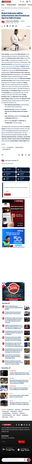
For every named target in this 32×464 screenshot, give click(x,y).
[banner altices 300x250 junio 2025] (13, 238)
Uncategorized (10, 409)
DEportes (18, 415)
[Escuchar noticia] (16, 26)
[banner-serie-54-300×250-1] (13, 291)
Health (11, 401)
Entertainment (15, 413)
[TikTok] (27, 425)
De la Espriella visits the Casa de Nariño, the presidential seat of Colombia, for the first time (13, 350)
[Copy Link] (10, 26)
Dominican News (5, 411)
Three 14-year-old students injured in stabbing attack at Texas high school (12, 356)
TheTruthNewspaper (6, 149)
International (13, 370)
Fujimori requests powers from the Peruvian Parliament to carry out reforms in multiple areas (14, 327)
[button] (21, 1)
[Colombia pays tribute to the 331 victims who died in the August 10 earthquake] (27, 333)
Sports (2, 10)
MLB (14, 415)
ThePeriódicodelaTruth (7, 415)
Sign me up (7, 194)
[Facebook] (9, 169)
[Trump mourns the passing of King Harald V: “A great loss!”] (27, 313)
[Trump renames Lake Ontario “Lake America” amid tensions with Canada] (4, 373)
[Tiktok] (9, 179)
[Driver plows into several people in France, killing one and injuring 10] (4, 388)
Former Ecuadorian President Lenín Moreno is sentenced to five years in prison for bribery (13, 339)
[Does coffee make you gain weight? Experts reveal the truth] (4, 396)
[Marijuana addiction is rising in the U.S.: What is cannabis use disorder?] (4, 403)
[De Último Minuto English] (6, 2)
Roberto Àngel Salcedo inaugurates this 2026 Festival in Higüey (14, 308)
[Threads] (23, 179)
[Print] (13, 26)
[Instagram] (9, 174)
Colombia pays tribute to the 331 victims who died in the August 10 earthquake (14, 333)
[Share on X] (4, 26)
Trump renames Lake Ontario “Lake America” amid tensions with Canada (20, 373)
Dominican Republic (19, 147)
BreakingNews (25, 415)
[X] (23, 169)
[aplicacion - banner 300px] (13, 213)
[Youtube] (23, 174)
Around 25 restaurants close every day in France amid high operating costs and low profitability (19, 382)
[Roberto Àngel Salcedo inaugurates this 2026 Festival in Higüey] (27, 307)
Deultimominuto (10, 147)
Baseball (20, 411)
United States (22, 413)
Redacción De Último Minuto (12, 21)
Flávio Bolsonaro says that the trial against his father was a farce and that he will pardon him (14, 345)
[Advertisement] (16, 258)
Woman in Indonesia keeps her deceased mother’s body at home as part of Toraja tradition (14, 362)
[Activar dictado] (24, 459)
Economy (12, 378)
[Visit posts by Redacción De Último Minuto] (3, 21)
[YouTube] (21, 425)
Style (11, 393)
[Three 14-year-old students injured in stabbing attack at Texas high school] (27, 356)
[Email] (7, 26)
